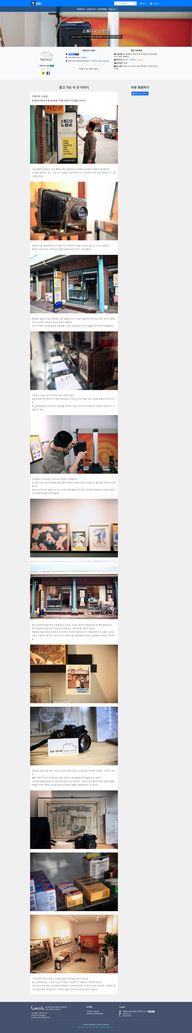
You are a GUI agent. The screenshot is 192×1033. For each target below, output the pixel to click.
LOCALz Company (102, 1024)
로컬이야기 (91, 9)
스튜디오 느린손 (96, 31)
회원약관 (89, 1013)
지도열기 (106, 61)
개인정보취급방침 (98, 1013)
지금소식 (112, 9)
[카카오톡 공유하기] (43, 73)
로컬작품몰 (102, 9)
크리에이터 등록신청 (93, 1011)
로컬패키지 (81, 9)
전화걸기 (84, 57)
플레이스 (151, 1011)
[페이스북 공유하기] (48, 73)
